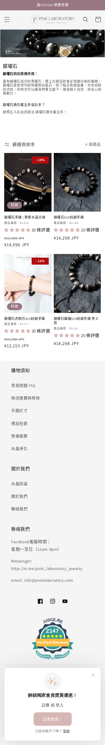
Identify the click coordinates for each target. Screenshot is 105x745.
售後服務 (19, 436)
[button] (7, 19)
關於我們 (19, 496)
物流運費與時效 (25, 398)
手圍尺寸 (19, 410)
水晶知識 (19, 483)
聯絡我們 (19, 508)
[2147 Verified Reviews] (52, 660)
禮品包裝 (19, 423)
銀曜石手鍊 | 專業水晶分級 (24, 217)
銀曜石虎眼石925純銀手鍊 (24, 319)
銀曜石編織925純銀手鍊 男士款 (76, 321)
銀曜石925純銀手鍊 (69, 217)
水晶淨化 (19, 448)
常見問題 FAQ (23, 385)
